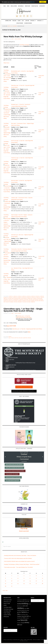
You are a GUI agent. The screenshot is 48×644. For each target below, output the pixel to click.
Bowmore (16, 298)
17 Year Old (42, 296)
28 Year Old (24, 297)
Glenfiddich (6, 299)
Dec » (7, 590)
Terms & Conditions (37, 639)
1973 (9, 337)
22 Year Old (10, 297)
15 (5, 580)
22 (5, 583)
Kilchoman (15, 300)
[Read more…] (6, 62)
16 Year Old (37, 296)
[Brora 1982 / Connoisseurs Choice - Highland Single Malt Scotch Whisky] (7, 136)
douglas (25, 608)
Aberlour (5, 298)
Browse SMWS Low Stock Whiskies (24, 386)
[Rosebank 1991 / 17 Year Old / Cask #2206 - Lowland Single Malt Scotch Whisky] (7, 118)
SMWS (5, 605)
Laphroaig (20, 300)
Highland (30, 299)
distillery (20, 337)
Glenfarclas (19, 610)
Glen (28, 608)
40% (18, 601)
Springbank (19, 622)
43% (20, 601)
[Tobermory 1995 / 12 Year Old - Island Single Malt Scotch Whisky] (7, 172)
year (18, 624)
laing (21, 614)
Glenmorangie (15, 299)
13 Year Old (24, 296)
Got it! (42, 2)
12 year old (19, 296)
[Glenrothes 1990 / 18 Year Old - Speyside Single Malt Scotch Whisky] (7, 98)
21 (42, 580)
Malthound (24, 11)
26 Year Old (19, 297)
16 (11, 580)
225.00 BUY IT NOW (11, 325)
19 (30, 580)
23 (11, 583)
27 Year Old (12, 337)
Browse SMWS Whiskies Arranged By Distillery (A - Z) (24, 391)
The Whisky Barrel (7, 607)
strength (22, 622)
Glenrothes (21, 299)
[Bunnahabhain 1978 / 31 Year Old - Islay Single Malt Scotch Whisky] (7, 81)
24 (17, 583)
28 (42, 583)
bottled (19, 603)
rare (18, 617)
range (30, 616)
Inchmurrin (41, 299)
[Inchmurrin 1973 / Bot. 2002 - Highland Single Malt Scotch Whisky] (7, 245)
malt (27, 616)
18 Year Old (6, 297)
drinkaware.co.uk (7, 601)
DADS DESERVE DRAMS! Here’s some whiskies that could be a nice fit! (19, 561)
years (21, 624)
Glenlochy (10, 299)
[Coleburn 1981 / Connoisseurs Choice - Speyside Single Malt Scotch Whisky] (7, 210)
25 (24, 583)
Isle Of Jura (10, 300)
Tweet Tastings (7, 612)
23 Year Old (15, 297)
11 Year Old (15, 296)
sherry (24, 617)
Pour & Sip (24, 528)
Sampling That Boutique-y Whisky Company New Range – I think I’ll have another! (21, 564)
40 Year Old (38, 297)
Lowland (36, 300)
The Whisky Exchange (24, 44)
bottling (16, 337)
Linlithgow (28, 300)
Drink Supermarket (8, 599)
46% (22, 601)
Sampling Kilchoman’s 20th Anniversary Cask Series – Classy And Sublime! (20, 555)
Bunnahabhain (24, 298)
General (10, 336)
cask (24, 606)
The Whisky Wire (7, 611)
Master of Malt (7, 603)
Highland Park (35, 299)
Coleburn (35, 298)
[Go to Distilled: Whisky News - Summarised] (24, 481)
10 (17, 578)
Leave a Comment (18, 313)
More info (32, 2)
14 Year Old (28, 296)
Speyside (29, 337)
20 (36, 580)
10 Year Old (10, 296)
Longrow (32, 300)
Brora (19, 298)
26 (30, 583)
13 (36, 578)
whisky (26, 622)
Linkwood (24, 300)
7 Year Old (42, 297)
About (22, 639)
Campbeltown (29, 298)
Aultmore (9, 298)
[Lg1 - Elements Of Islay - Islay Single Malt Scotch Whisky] (7, 283)
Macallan (19, 616)
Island (5, 300)
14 (42, 578)
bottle (28, 601)
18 (23, 580)
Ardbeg (26, 601)
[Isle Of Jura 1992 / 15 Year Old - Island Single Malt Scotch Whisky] (7, 152)
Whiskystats (6, 616)
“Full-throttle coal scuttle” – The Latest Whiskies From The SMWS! (18, 567)
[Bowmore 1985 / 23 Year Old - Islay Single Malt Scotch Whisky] (7, 191)
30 (11, 586)
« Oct (3, 590)
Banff (13, 298)
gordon (19, 612)
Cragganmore (39, 298)
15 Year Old (33, 296)
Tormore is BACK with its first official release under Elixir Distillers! (18, 558)
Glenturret (26, 299)
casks (26, 605)
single (18, 620)
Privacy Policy (29, 639)
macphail (23, 616)
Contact (25, 639)
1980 (23, 601)
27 (36, 583)
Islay (7, 300)
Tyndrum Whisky (7, 614)
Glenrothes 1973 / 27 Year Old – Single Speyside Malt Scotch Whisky (23, 309)
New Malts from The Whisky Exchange (23, 36)
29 (5, 586)
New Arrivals (41, 300)
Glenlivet (23, 610)
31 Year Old (33, 297)
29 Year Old (29, 297)
